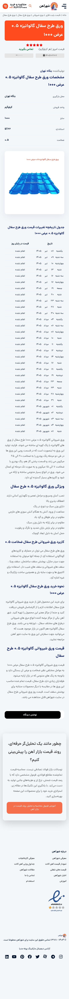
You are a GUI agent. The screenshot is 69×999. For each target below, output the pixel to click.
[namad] (56, 901)
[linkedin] (7, 956)
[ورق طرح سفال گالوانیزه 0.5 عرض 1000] (34, 183)
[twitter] (38, 956)
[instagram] (61, 956)
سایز (62, 118)
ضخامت (60, 140)
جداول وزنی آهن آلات (24, 864)
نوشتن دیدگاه (30, 715)
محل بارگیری (58, 96)
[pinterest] (23, 956)
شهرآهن (44, 6)
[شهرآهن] (54, 6)
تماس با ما (29, 875)
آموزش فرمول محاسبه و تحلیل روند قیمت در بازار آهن (34, 807)
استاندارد (60, 129)
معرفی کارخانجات (26, 858)
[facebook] (30, 956)
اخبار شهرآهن (60, 875)
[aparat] (46, 956)
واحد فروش (58, 107)
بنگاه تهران (46, 71)
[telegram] (54, 956)
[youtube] (15, 956)
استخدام (30, 881)
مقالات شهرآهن (27, 870)
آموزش (63, 881)
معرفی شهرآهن (59, 858)
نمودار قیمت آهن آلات (55, 864)
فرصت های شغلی (58, 870)
